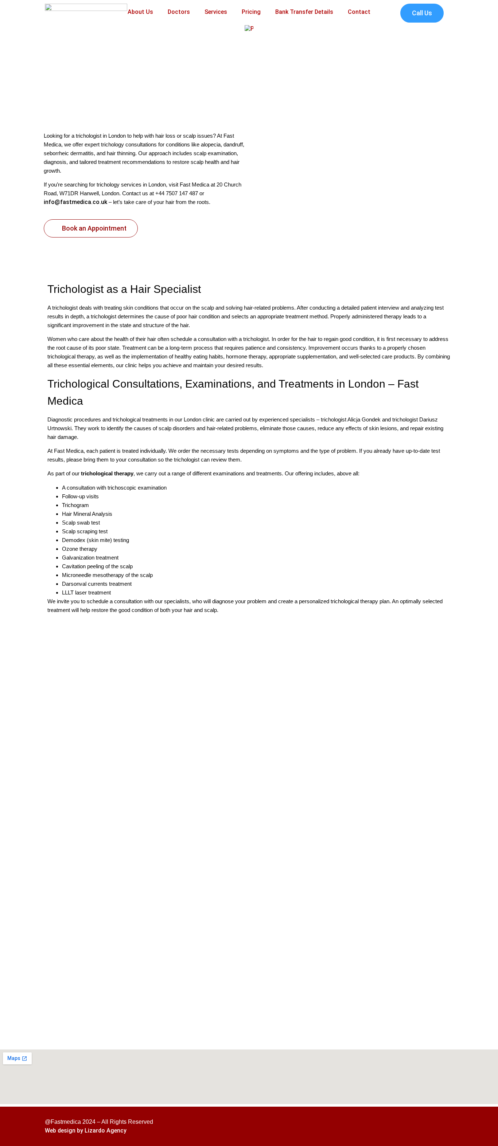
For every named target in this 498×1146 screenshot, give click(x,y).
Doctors (179, 11)
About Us (140, 11)
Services (216, 11)
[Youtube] (445, 1126)
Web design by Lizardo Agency (86, 1130)
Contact (359, 11)
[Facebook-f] (409, 1126)
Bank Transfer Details (304, 11)
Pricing (251, 11)
